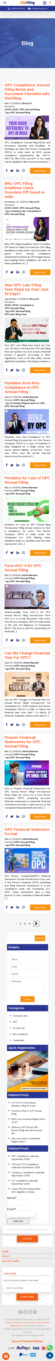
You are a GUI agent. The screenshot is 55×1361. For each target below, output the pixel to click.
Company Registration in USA (27, 403)
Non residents (20, 1034)
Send (27, 999)
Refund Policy (16, 1325)
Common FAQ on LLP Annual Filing (26, 1112)
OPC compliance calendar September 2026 (25, 1158)
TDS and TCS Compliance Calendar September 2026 (25, 1166)
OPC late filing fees (16, 314)
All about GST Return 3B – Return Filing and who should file (26, 1130)
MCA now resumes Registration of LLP (28, 1120)
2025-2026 (11, 109)
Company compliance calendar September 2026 (28, 1174)
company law (18, 211)
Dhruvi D (27, 103)
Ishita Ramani (30, 396)
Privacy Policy (42, 1322)
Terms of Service (13, 1322)
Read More (40, 170)
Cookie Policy (28, 1322)
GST (15, 1021)
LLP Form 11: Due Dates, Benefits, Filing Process (23, 1104)
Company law (20, 1015)
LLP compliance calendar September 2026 (24, 1182)
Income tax (19, 1028)
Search (40, 938)
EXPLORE (27, 1238)
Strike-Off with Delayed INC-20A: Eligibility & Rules (26, 1190)
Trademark (18, 1040)
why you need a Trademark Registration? (25, 1140)
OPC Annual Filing (30, 109)
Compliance (34, 211)
